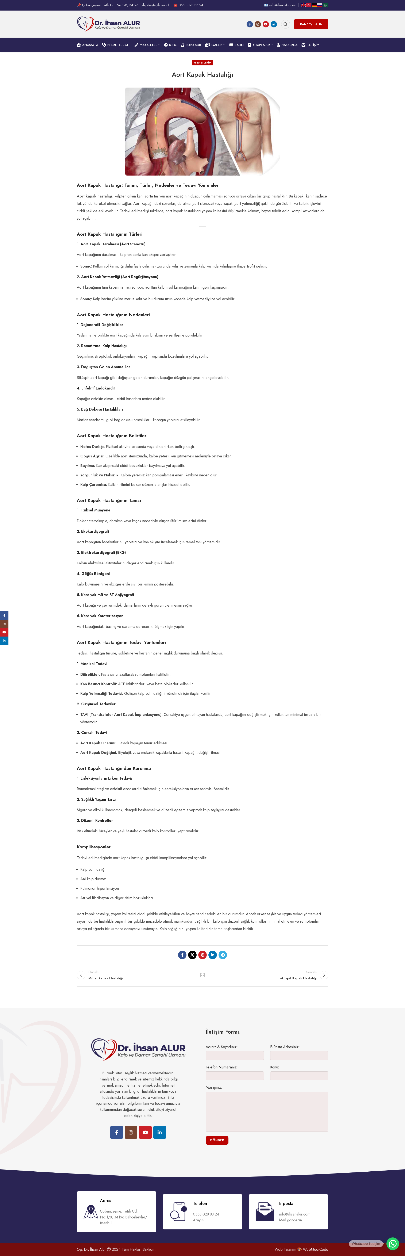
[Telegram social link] (223, 955)
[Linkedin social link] (274, 24)
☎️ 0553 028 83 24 (188, 5)
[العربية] (325, 5)
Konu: (274, 1067)
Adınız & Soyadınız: (222, 1047)
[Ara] (285, 24)
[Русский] (320, 5)
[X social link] (192, 955)
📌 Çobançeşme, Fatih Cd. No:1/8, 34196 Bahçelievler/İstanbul (123, 5)
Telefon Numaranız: (222, 1067)
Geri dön (202, 975)
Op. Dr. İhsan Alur (91, 1249)
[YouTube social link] (266, 24)
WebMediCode (315, 1249)
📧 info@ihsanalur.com (280, 5)
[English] (303, 5)
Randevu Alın (311, 24)
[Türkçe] (309, 5)
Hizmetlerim (202, 63)
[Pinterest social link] (202, 955)
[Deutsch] (314, 5)
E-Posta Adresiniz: (285, 1047)
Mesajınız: (214, 1087)
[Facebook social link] (250, 24)
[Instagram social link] (258, 24)
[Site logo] (108, 24)
